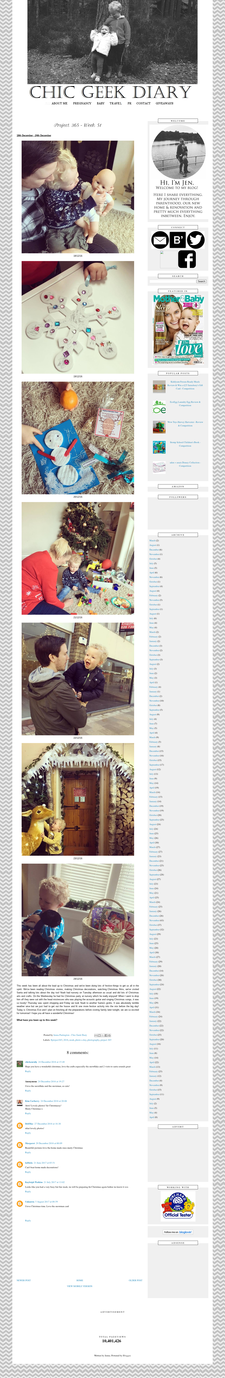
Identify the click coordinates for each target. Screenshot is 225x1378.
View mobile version (79, 1286)
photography (93, 1039)
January (153, 641)
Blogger (126, 1355)
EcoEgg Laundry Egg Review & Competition (185, 403)
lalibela (29, 1162)
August (152, 545)
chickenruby (31, 1061)
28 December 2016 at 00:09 (49, 1143)
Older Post (135, 1280)
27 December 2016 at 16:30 (47, 1123)
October (153, 558)
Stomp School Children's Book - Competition (185, 444)
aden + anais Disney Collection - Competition (185, 464)
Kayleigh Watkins (34, 1182)
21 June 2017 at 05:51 (44, 1162)
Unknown (29, 1201)
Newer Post (24, 1280)
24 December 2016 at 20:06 (54, 1101)
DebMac (29, 1123)
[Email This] (96, 1035)
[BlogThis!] (99, 1035)
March (152, 540)
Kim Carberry (32, 1101)
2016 (65, 1039)
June (151, 567)
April (151, 572)
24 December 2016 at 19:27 (51, 1081)
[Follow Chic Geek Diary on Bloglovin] (178, 1234)
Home (79, 1280)
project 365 (106, 1039)
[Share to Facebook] (106, 1035)
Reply (28, 1071)
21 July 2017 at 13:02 (54, 1182)
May (151, 627)
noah (71, 1039)
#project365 (56, 1039)
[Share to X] (102, 1035)
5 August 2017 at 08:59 (46, 1201)
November (154, 554)
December (154, 549)
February (153, 595)
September (154, 586)
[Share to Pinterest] (109, 1035)
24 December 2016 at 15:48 (51, 1061)
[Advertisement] (178, 1154)
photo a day (80, 1039)
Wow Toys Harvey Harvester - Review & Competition (185, 423)
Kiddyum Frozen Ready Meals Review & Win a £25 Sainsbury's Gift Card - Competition (185, 385)
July (151, 563)
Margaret (30, 1143)
